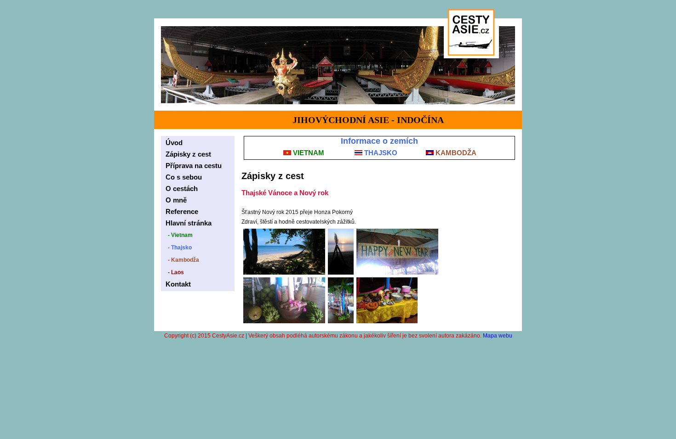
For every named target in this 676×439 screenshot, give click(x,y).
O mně (176, 200)
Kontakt (178, 284)
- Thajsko (180, 247)
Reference (182, 211)
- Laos (176, 272)
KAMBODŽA (455, 153)
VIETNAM (307, 153)
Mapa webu (497, 335)
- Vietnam (180, 235)
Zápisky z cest (188, 154)
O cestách (182, 188)
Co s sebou (184, 177)
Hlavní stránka (189, 223)
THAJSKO (379, 153)
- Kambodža (183, 260)
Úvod (174, 142)
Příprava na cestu (194, 165)
